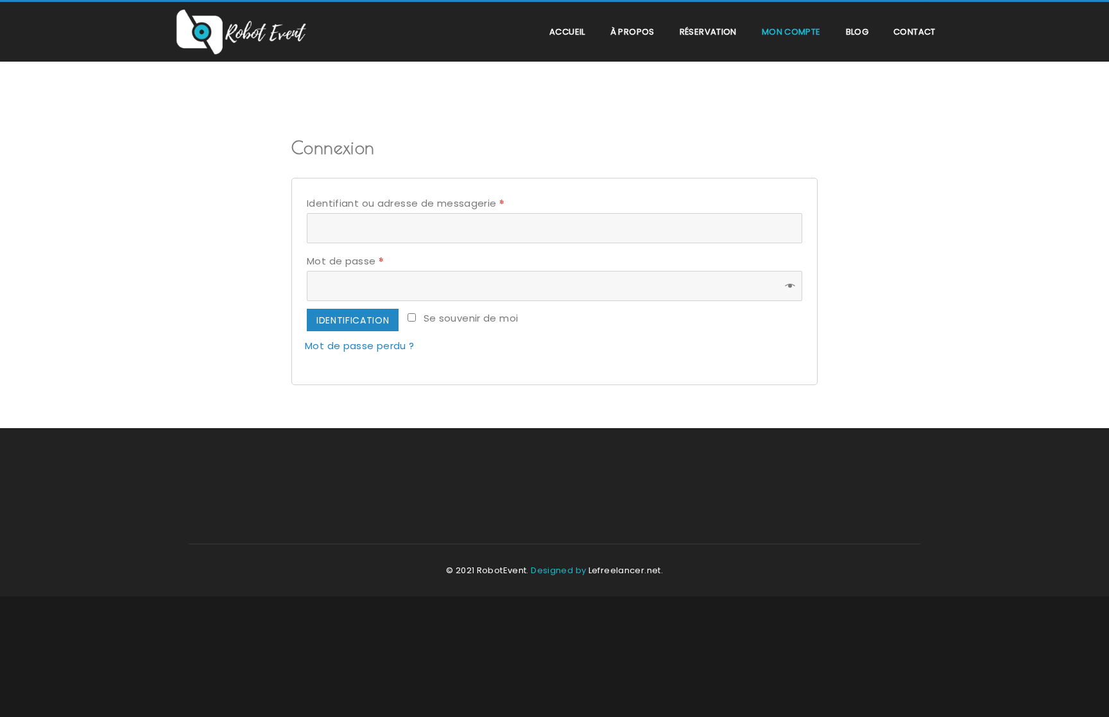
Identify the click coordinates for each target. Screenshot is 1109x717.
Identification (352, 320)
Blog (857, 32)
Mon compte (791, 32)
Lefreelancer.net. (626, 570)
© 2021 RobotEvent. (487, 570)
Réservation (708, 32)
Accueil (567, 32)
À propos (632, 32)
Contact (914, 32)
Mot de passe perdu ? (360, 345)
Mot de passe (345, 261)
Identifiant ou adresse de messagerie (405, 203)
